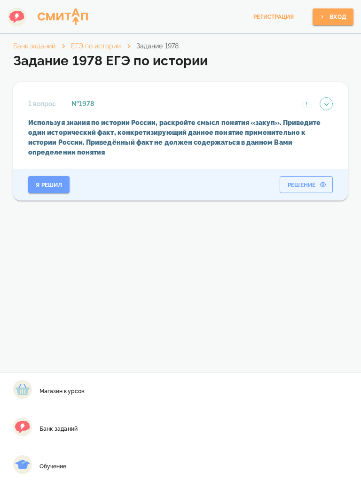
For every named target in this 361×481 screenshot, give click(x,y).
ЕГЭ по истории (96, 46)
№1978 (82, 104)
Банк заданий (34, 46)
